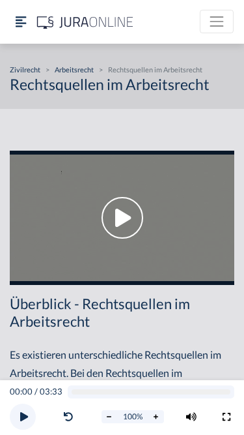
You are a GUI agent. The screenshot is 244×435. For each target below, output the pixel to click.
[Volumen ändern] (191, 416)
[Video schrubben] (151, 392)
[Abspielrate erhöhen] (156, 416)
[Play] (23, 417)
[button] (71, 417)
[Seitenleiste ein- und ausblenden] (20, 21)
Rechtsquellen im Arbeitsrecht (155, 69)
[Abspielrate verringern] (109, 416)
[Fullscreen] (226, 416)
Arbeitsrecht (74, 69)
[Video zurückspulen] (68, 417)
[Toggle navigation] (217, 21)
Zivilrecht (25, 69)
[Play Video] (122, 218)
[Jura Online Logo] (85, 21)
